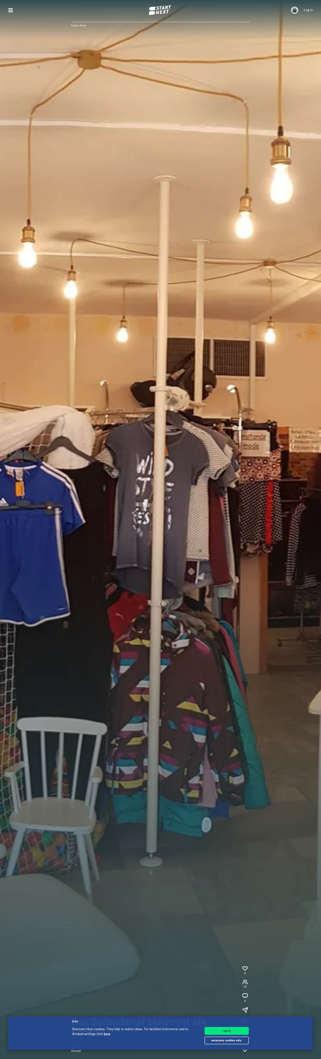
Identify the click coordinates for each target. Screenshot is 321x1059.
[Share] (245, 1010)
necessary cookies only (226, 1040)
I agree (226, 1031)
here (107, 1034)
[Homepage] (160, 10)
